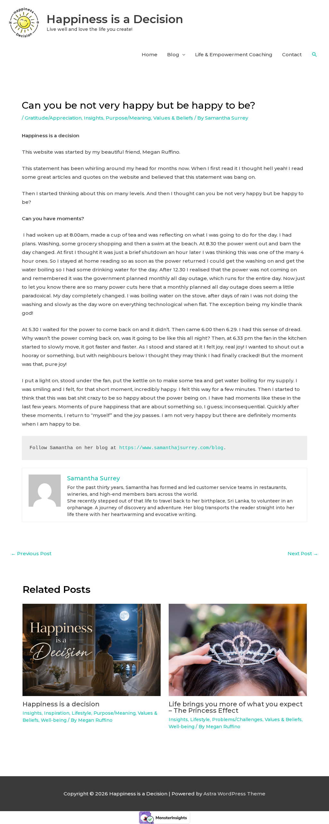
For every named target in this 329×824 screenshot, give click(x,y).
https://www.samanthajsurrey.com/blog (171, 448)
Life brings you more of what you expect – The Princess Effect (236, 707)
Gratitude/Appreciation (53, 118)
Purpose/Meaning (128, 118)
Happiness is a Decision (115, 19)
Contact (292, 54)
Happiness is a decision (61, 704)
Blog (173, 54)
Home (149, 54)
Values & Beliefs (173, 118)
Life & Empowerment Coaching (233, 54)
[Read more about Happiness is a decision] (91, 650)
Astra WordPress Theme (234, 794)
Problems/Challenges (237, 719)
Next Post (303, 553)
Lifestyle (81, 713)
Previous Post (31, 553)
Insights (93, 118)
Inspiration (56, 713)
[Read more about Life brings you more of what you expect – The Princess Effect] (238, 650)
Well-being (54, 720)
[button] (314, 54)
